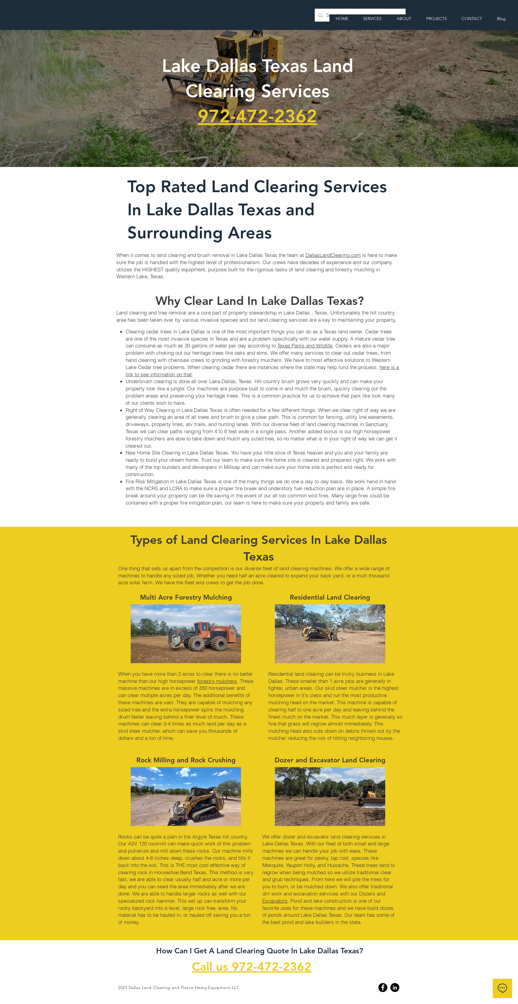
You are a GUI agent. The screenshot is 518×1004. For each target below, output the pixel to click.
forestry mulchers (217, 681)
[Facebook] (382, 987)
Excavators (274, 901)
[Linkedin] (394, 987)
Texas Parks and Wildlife (304, 345)
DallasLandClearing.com (333, 255)
